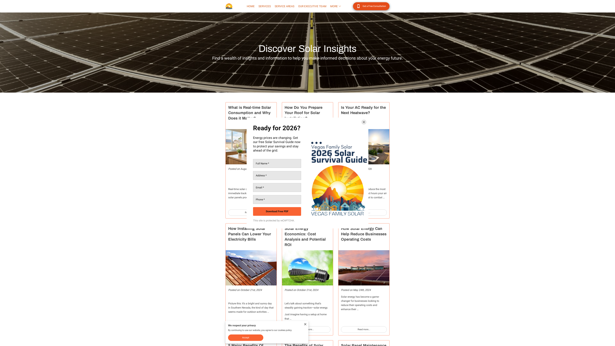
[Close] (363, 122)
